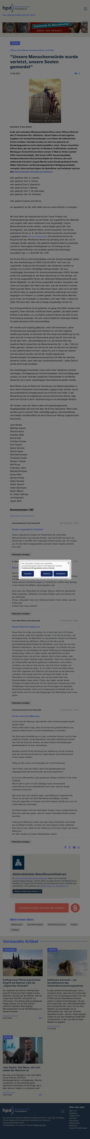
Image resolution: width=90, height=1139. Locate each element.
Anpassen (28, 574)
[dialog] (45, 569)
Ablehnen (46, 574)
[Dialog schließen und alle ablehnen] (68, 562)
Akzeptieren (60, 574)
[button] (85, 10)
